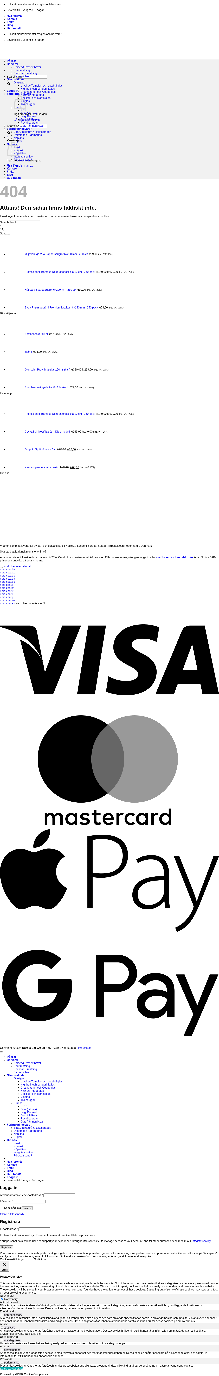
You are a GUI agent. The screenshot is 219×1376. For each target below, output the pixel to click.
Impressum (84, 1047)
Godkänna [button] (40, 1259)
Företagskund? (23, 159)
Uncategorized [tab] (9, 1336)
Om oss (12, 1140)
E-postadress (9, 1229)
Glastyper (19, 82)
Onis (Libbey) (29, 113)
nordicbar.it (6, 591)
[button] (12, 90)
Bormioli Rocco (30, 119)
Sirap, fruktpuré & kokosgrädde (32, 131)
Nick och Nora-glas (32, 94)
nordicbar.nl (7, 594)
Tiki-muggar (28, 104)
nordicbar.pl (7, 597)
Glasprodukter (16, 79)
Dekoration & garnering (28, 135)
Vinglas (25, 1096)
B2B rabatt (14, 28)
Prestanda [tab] (6, 1359)
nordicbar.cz (7, 572)
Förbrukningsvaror (19, 128)
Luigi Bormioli (29, 116)
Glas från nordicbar (32, 125)
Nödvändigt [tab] (7, 1295)
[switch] (2, 1315)
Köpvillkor (20, 153)
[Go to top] (1, 1051)
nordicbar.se (7, 600)
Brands (18, 1103)
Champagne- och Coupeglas (38, 91)
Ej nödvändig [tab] (8, 1311)
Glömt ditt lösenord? (12, 1214)
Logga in (27, 1208)
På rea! (11, 1056)
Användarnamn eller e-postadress (21, 1195)
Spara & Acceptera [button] (11, 1368)
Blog (10, 25)
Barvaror (12, 1059)
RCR (24, 110)
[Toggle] (1, 567)
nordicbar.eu (7, 603)
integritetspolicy (201, 1241)
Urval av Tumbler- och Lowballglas (42, 85)
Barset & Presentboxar (27, 67)
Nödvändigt (11, 1299)
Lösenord (6, 1201)
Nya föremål (14, 15)
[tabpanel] (109, 1307)
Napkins (19, 138)
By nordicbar (21, 76)
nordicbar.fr (7, 587)
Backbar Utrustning (25, 73)
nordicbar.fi (6, 584)
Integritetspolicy (23, 156)
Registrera (6, 1247)
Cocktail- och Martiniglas (35, 97)
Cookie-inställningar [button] (12, 1259)
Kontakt (12, 18)
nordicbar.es (7, 581)
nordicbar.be (7, 569)
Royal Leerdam (30, 122)
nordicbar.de (7, 575)
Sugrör (18, 141)
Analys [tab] (4, 1324)
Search (11, 125)
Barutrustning (22, 70)
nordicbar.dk (7, 578)
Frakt (10, 22)
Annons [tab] (4, 1346)
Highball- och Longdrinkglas (38, 88)
